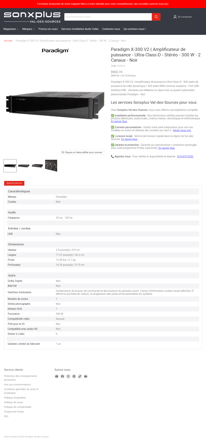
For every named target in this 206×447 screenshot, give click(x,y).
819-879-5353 (185, 156)
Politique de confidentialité (17, 407)
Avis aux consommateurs (17, 384)
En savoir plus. (119, 121)
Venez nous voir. (182, 130)
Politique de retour (13, 402)
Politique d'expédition (15, 397)
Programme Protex (14, 411)
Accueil (8, 40)
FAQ (6, 416)
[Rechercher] (156, 17)
